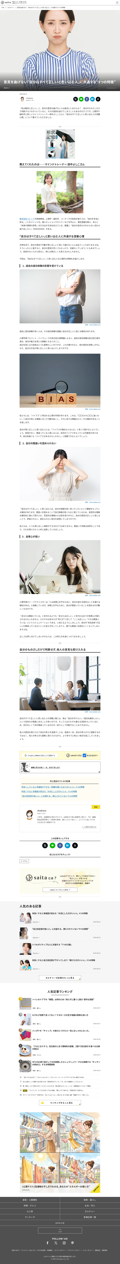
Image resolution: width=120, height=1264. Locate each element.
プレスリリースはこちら (28, 1250)
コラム (24, 861)
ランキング (30, 1217)
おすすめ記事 (41, 1250)
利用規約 (49, 1250)
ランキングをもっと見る (61, 1102)
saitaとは (60, 1222)
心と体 (30, 1211)
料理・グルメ (30, 1205)
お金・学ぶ (90, 1205)
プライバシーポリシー (74, 1250)
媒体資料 (104, 1250)
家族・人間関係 (30, 1199)
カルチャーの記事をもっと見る (60, 977)
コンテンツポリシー (60, 1250)
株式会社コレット (27, 218)
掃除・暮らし (90, 1199)
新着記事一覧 (90, 1217)
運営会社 (97, 1250)
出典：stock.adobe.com (92, 325)
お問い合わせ (15, 1250)
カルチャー (10, 7)
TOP (2, 7)
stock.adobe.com (111, 88)
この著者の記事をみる (89, 827)
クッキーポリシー (88, 1250)
